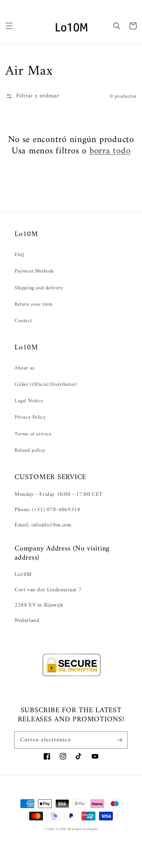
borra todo (110, 151)
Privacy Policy (30, 417)
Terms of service (33, 434)
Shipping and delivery (39, 288)
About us (25, 368)
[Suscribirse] (119, 740)
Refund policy (30, 450)
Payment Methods (34, 271)
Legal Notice (29, 400)
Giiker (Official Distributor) (46, 384)
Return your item (34, 304)
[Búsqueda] (117, 26)
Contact (23, 320)
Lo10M (61, 829)
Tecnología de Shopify (82, 829)
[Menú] (9, 26)
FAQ (19, 254)
